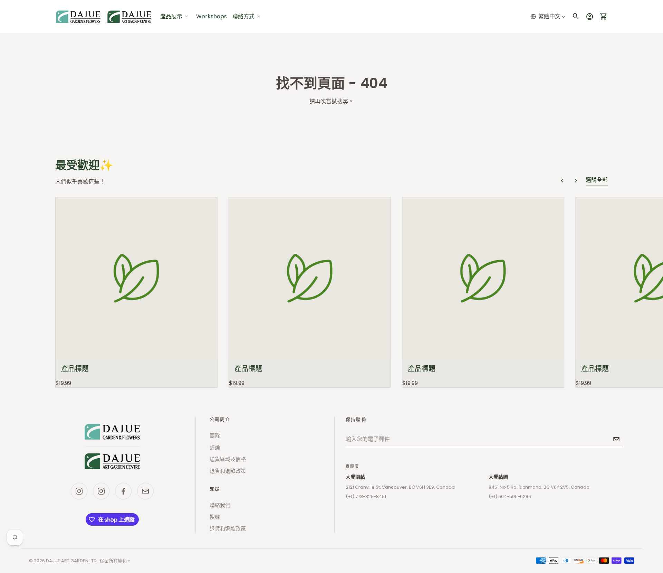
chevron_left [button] (562, 181)
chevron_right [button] (576, 181)
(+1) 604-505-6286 (510, 496)
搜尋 (215, 516)
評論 (215, 447)
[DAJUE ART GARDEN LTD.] (112, 446)
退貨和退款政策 (228, 471)
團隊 (215, 435)
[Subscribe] (616, 439)
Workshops (211, 16)
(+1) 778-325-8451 (366, 496)
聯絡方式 (246, 16)
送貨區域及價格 (228, 459)
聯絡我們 (220, 505)
